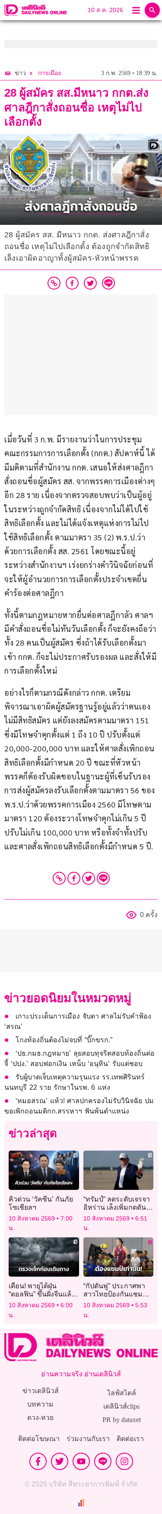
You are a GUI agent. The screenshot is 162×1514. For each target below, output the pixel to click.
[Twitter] (88, 878)
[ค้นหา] (152, 10)
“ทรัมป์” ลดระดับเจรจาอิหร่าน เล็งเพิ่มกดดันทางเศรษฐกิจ (116, 1207)
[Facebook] (73, 878)
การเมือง (49, 73)
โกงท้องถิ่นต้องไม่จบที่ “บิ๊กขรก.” (64, 1040)
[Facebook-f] (38, 1461)
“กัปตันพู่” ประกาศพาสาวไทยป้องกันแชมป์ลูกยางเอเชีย (115, 1294)
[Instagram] (124, 1461)
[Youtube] (81, 1461)
